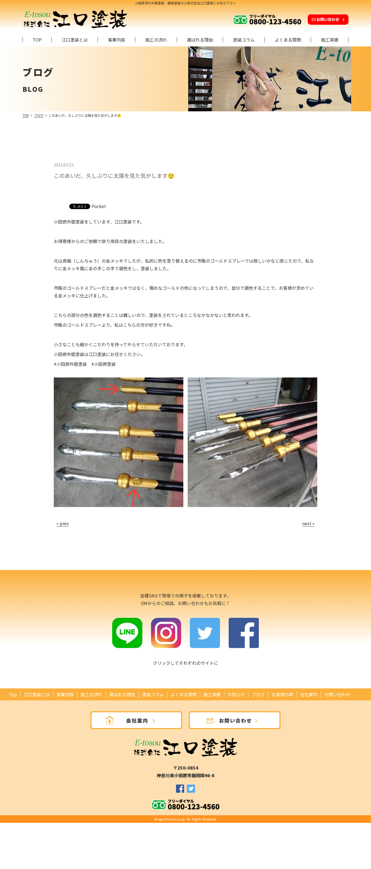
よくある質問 (288, 39)
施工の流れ (156, 39)
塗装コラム (244, 39)
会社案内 (308, 694)
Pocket (99, 206)
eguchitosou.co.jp (171, 819)
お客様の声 (282, 694)
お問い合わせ (328, 19)
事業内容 (116, 39)
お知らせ (236, 694)
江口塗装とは (75, 39)
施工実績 (329, 39)
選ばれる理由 (200, 39)
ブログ (39, 115)
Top (37, 39)
